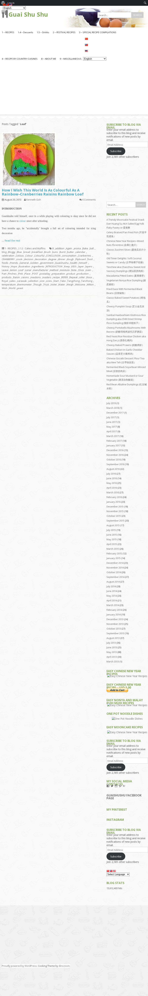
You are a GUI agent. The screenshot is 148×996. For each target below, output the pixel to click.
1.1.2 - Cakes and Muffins (31, 248)
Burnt (63, 252)
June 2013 (111, 647)
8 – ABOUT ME (48, 58)
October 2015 (113, 516)
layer (81, 266)
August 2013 (113, 638)
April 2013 (111, 656)
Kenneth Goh (33, 199)
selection (33, 281)
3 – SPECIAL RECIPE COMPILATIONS (97, 32)
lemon (13, 270)
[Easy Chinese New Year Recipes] (127, 676)
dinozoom (64, 965)
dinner (61, 259)
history (5, 266)
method (54, 270)
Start (56, 281)
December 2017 (114, 412)
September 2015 (115, 520)
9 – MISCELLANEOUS (70, 58)
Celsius (20, 255)
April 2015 (111, 544)
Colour (29, 255)
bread (26, 252)
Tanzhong (86, 281)
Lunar (28, 270)
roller (82, 277)
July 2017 (111, 417)
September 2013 (115, 633)
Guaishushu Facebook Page (124, 796)
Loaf (21, 270)
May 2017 (111, 426)
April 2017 (111, 431)
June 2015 (111, 534)
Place (28, 273)
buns (55, 252)
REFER (64, 277)
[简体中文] (94, 38)
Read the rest (12, 240)
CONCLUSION (53, 255)
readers (46, 277)
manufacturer (40, 270)
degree (52, 259)
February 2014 (114, 609)
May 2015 (111, 539)
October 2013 (113, 628)
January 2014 (113, 614)
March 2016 (112, 492)
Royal (5, 281)
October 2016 (113, 459)
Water (61, 284)
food (90, 259)
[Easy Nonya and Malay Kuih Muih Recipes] (127, 705)
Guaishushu (62, 262)
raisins (25, 277)
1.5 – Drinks (43, 32)
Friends (14, 262)
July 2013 (111, 642)
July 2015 (111, 530)
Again (69, 248)
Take (63, 281)
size (42, 281)
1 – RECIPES (8, 32)
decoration (41, 259)
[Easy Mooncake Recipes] (127, 732)
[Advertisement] (74, 89)
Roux (89, 277)
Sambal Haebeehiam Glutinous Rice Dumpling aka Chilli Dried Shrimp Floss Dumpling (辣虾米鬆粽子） (126, 319)
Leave (5, 270)
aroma (77, 248)
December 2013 (114, 619)
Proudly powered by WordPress (19, 965)
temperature (9, 284)
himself (83, 262)
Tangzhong (73, 281)
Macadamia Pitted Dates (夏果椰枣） (126, 275)
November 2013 (115, 624)
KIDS (74, 266)
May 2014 (111, 595)
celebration (8, 255)
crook (19, 259)
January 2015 (113, 558)
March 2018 (112, 407)
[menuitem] (145, 3)
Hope (14, 266)
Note (74, 270)
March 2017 (112, 436)
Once (81, 270)
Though (37, 284)
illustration (24, 266)
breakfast (37, 252)
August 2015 (113, 525)
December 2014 (114, 562)
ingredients (38, 266)
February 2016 (114, 497)
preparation (58, 273)
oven (88, 270)
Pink (20, 273)
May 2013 (111, 652)
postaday (45, 273)
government (46, 262)
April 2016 (111, 487)
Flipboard (80, 259)
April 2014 (111, 600)
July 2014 (111, 586)
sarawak (22, 281)
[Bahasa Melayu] (94, 51)
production (83, 273)
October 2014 (113, 572)
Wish (4, 288)
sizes (49, 281)
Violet (54, 284)
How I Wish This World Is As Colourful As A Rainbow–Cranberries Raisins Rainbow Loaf (43, 192)
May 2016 (111, 483)
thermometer (24, 284)
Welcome (80, 284)
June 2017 (111, 422)
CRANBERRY (8, 259)
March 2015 (112, 548)
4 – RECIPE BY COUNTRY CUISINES (20, 58)
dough (70, 259)
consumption (69, 255)
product (71, 273)
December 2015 (114, 506)
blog (4, 252)
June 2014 (111, 591)
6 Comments (89, 199)
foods (5, 262)
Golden (34, 262)
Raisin (16, 277)
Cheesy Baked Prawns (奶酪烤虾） (125, 345)
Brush (47, 252)
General (24, 262)
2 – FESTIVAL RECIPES (64, 32)
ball (92, 248)
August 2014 (113, 581)
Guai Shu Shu (28, 14)
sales (13, 281)
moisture (65, 270)
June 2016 (111, 478)
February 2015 (114, 553)
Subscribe (115, 151)
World (12, 288)
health (73, 262)
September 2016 (115, 464)
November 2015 (115, 511)
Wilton (90, 284)
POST (35, 273)
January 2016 (113, 501)
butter (70, 252)
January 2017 (113, 445)
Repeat (73, 277)
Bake (85, 248)
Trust (46, 284)
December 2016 (114, 450)
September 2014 (115, 577)
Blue (19, 252)
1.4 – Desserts (25, 32)
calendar (80, 252)
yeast (20, 288)
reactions (36, 277)
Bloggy (11, 252)
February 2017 (114, 440)
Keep (67, 266)
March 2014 (112, 605)
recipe (56, 277)
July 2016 (111, 473)
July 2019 (111, 403)
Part (4, 273)
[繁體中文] (94, 45)
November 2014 (115, 567)
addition (59, 248)
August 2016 (113, 469)
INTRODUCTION (54, 266)
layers (88, 266)
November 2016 (115, 454)
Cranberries (84, 255)
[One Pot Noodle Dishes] (127, 718)
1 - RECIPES (11, 248)
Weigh (70, 284)
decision (28, 259)
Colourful (39, 255)
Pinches (12, 273)
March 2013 (112, 661)
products (7, 277)
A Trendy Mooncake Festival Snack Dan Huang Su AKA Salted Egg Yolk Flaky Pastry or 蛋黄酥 (125, 223)
